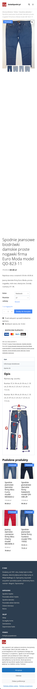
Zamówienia (6, 624)
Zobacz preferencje (18, 681)
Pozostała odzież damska (10, 603)
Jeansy (10, 344)
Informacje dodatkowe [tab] (11, 364)
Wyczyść (17, 302)
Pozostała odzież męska (10, 597)
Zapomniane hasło (8, 627)
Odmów (18, 676)
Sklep (4, 618)
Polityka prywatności (26, 686)
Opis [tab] (5, 359)
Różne (4, 609)
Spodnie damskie (26, 344)
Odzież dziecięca (8, 606)
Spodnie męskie (7, 594)
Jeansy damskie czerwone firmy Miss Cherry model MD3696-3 (9, 536)
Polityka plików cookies (10, 686)
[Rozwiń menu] (33, 4)
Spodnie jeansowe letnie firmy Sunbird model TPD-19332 (26, 535)
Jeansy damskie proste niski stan (17, 350)
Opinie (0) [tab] (7, 368)
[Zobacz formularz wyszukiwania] (28, 4)
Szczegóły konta (7, 621)
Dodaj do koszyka (23, 311)
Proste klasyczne (17, 344)
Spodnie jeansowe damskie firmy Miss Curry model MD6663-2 (9, 489)
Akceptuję (18, 670)
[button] (32, 22)
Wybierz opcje (10, 508)
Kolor (4, 293)
